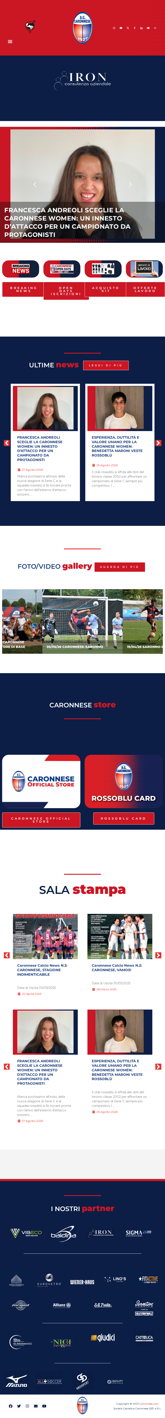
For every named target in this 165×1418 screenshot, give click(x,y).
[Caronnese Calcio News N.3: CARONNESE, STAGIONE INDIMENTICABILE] (45, 936)
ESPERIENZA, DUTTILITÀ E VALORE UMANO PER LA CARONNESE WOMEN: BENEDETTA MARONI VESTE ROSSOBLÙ (77, 226)
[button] (10, 41)
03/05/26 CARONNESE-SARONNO (75, 647)
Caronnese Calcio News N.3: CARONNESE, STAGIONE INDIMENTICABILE (42, 970)
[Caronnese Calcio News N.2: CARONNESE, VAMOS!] (119, 936)
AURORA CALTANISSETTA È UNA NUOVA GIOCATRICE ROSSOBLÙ (116, 442)
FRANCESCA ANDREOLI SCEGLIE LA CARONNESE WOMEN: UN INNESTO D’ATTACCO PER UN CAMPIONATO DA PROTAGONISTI (40, 1072)
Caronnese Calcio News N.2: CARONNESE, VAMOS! (117, 967)
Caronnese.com (149, 1403)
